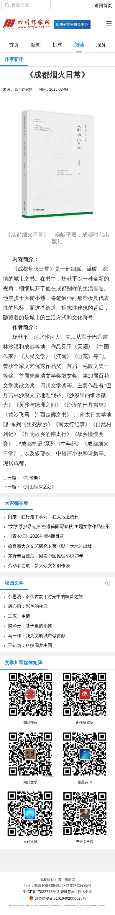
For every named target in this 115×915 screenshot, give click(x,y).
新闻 (36, 45)
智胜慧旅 (67, 892)
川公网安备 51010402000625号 (60, 898)
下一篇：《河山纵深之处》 (29, 486)
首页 (14, 45)
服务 (101, 45)
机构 (57, 45)
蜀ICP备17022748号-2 (41, 892)
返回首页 (103, 5)
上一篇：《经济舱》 (23, 477)
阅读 (79, 45)
